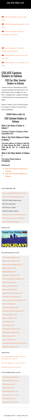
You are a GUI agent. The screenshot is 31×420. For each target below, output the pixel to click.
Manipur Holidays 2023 (9, 289)
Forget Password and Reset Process (14, 214)
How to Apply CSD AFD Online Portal (14, 193)
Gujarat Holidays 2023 (9, 318)
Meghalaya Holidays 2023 (10, 347)
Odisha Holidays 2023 (9, 282)
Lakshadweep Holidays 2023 (11, 297)
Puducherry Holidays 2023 (10, 275)
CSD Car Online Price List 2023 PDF (13, 363)
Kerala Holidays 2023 (9, 304)
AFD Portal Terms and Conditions (13, 218)
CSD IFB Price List (8, 388)
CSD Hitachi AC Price (9, 398)
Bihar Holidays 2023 (8, 336)
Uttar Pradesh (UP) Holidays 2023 (13, 279)
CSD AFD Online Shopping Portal (13, 197)
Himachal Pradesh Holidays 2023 (13, 311)
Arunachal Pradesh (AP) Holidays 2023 (14, 343)
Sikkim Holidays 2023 (9, 268)
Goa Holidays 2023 (8, 322)
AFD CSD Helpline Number (10, 222)
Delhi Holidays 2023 (8, 325)
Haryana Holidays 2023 (9, 314)
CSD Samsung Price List (10, 391)
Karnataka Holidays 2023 (10, 307)
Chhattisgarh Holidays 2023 (11, 329)
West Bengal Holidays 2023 (11, 257)
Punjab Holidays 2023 (9, 272)
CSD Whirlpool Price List (10, 380)
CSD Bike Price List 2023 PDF (11, 367)
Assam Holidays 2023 (9, 339)
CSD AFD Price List (15, 2)
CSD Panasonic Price (9, 384)
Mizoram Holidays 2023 (10, 286)
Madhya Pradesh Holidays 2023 (12, 293)
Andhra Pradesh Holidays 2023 (12, 264)
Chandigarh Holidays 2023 (10, 332)
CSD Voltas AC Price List (10, 395)
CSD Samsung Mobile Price (11, 377)
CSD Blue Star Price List (10, 402)
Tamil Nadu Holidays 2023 (10, 261)
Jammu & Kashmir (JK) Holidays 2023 (14, 300)
